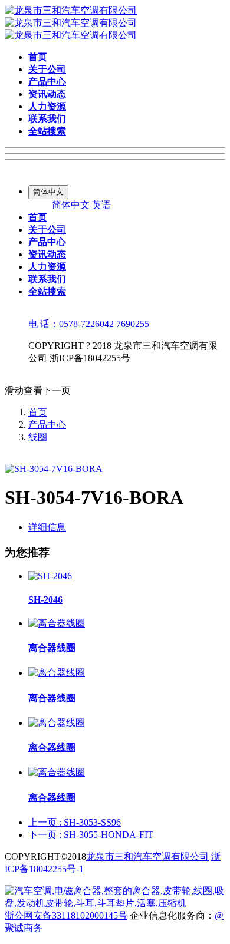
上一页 (74, 822)
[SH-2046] (50, 576)
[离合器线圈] (56, 623)
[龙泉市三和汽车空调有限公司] (71, 22)
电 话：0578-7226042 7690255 (88, 324)
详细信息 (47, 527)
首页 (37, 412)
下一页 (90, 835)
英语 (101, 205)
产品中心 (47, 425)
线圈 (37, 437)
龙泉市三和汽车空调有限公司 (147, 856)
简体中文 (72, 205)
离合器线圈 (51, 648)
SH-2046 (45, 600)
